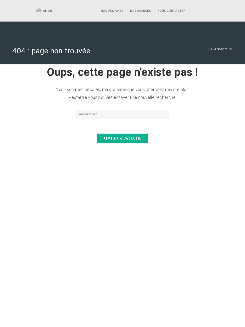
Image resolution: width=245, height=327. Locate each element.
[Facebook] (201, 11)
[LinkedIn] (207, 11)
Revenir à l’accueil (123, 138)
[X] (194, 11)
